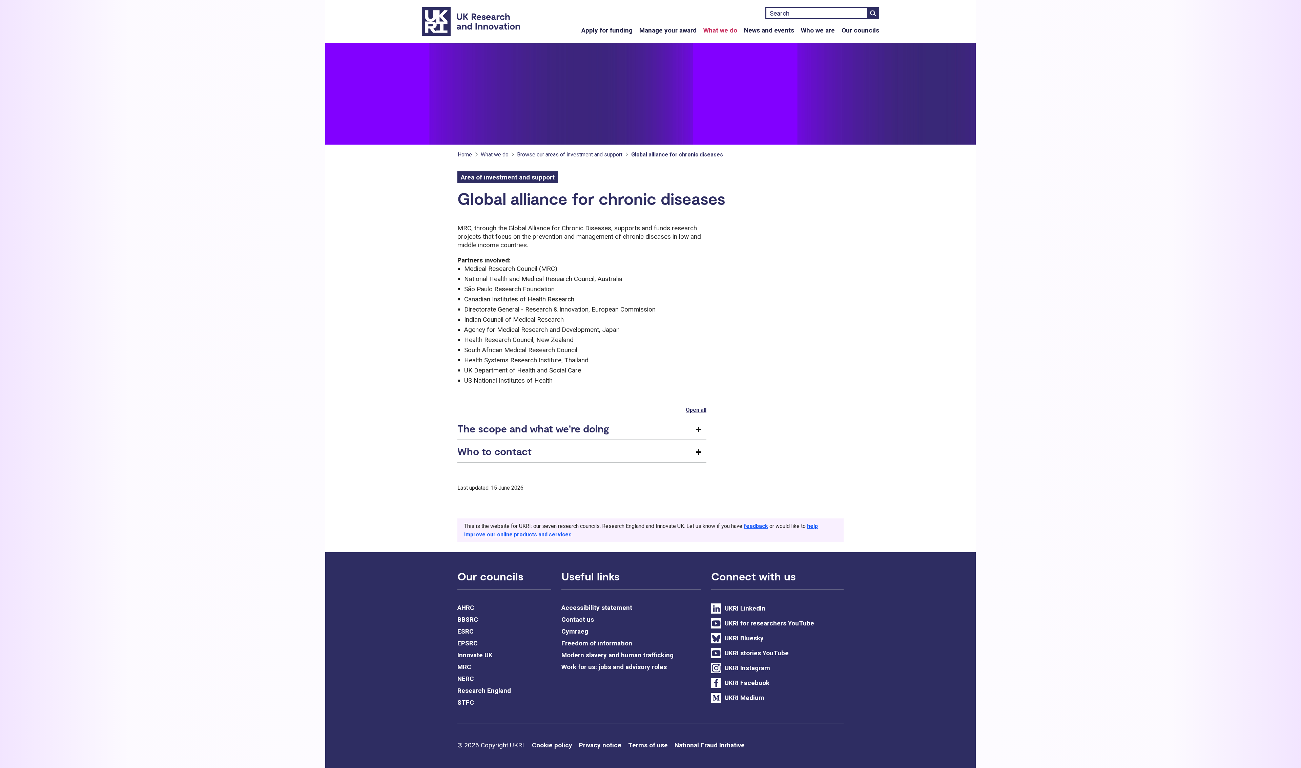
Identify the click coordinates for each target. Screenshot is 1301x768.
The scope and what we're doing (533, 428)
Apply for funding (607, 30)
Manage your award (668, 30)
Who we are (818, 30)
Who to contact (494, 451)
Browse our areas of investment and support (569, 154)
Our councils (860, 30)
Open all (696, 410)
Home (465, 154)
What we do (720, 30)
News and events (769, 30)
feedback (756, 526)
